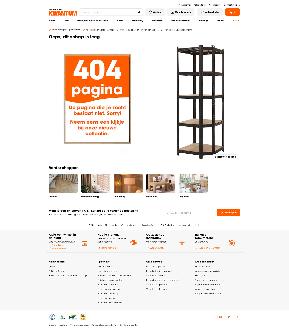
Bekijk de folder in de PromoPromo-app (68, 275)
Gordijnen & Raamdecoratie (92, 20)
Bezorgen (200, 275)
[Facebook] (237, 317)
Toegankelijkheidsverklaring (208, 293)
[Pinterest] (229, 317)
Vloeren (53, 196)
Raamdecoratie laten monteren (162, 280)
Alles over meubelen (108, 284)
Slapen (220, 20)
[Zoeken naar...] (139, 12)
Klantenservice (108, 248)
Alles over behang (107, 298)
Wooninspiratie (157, 248)
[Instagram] (220, 317)
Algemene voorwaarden (207, 284)
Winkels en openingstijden (59, 247)
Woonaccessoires (181, 20)
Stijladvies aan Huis (155, 275)
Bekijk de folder (56, 271)
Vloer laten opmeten (156, 284)
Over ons (52, 325)
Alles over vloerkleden (109, 289)
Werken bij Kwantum (205, 289)
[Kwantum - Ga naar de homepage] (63, 12)
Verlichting (137, 20)
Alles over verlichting (108, 293)
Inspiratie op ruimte (107, 271)
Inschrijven (231, 212)
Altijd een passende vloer (110, 280)
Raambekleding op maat (159, 271)
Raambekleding (90, 196)
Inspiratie (184, 196)
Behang (203, 20)
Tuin (66, 20)
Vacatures (63, 325)
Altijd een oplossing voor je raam (114, 275)
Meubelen (157, 20)
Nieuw (52, 20)
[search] (111, 12)
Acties (52, 266)
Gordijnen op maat (156, 266)
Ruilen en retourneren (209, 248)
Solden (236, 20)
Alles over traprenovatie (110, 302)
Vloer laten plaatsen (156, 289)
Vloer (120, 20)
